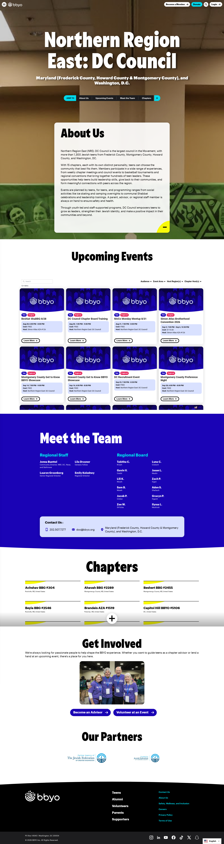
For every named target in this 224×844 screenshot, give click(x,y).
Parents (118, 812)
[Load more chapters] (112, 618)
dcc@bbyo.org (85, 529)
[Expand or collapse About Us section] (163, 227)
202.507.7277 (58, 529)
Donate (197, 4)
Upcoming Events (104, 98)
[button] (4, 4)
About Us (84, 98)
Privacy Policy (166, 815)
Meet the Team (127, 98)
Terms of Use (165, 820)
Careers (163, 809)
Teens (116, 792)
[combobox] (212, 841)
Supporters (120, 819)
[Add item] (157, 98)
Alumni (117, 799)
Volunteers (120, 806)
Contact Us (164, 792)
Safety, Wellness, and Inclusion (174, 803)
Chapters (146, 98)
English (212, 841)
